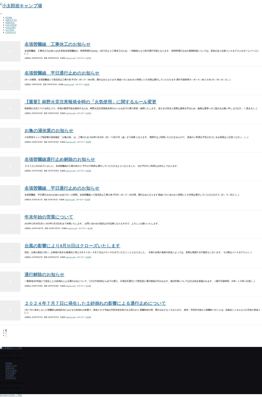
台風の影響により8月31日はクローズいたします (72, 245)
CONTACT (10, 32)
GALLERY (10, 27)
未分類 (88, 58)
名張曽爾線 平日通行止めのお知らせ (62, 73)
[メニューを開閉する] (1, 13)
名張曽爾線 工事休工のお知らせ (58, 44)
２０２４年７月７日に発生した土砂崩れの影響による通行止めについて (95, 303)
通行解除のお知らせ (44, 274)
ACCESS (9, 30)
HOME (8, 18)
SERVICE (10, 22)
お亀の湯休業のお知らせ (49, 130)
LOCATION (11, 25)
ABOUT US (11, 20)
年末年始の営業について (49, 216)
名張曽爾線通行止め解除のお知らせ (60, 159)
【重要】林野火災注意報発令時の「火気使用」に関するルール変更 (90, 101)
